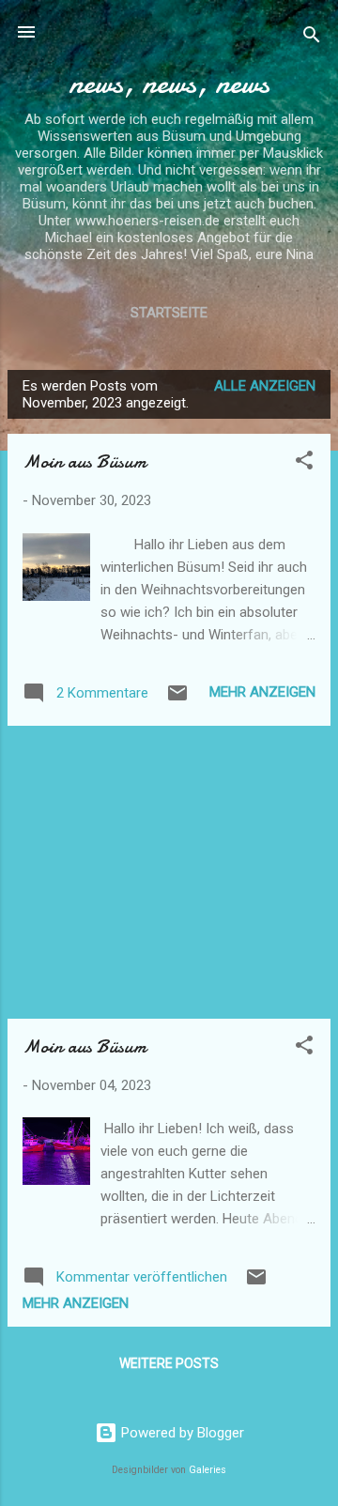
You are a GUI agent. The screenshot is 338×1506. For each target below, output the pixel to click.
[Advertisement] (169, 872)
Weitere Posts (169, 1363)
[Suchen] (311, 38)
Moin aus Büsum (84, 461)
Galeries (207, 1470)
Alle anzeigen (264, 385)
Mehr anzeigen (262, 692)
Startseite (169, 312)
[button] (304, 463)
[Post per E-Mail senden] (177, 699)
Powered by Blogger (180, 1432)
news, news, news (169, 83)
